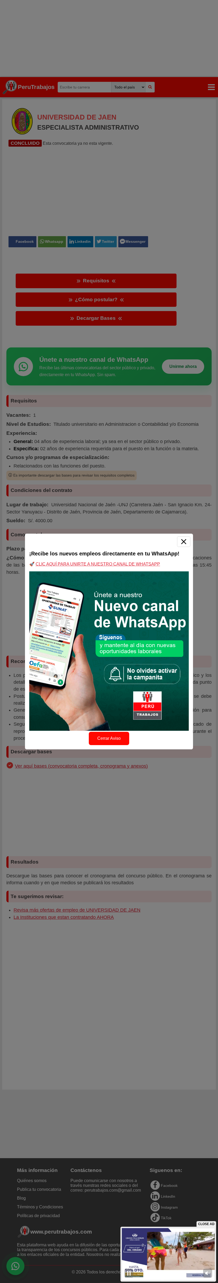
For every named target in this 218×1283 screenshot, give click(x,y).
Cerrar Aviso (109, 738)
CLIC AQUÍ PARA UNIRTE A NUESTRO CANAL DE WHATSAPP (98, 564)
